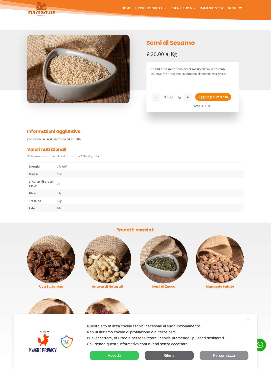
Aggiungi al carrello (213, 97)
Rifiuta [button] (169, 355)
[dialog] (135, 341)
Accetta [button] (114, 355)
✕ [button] (248, 319)
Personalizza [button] (224, 355)
